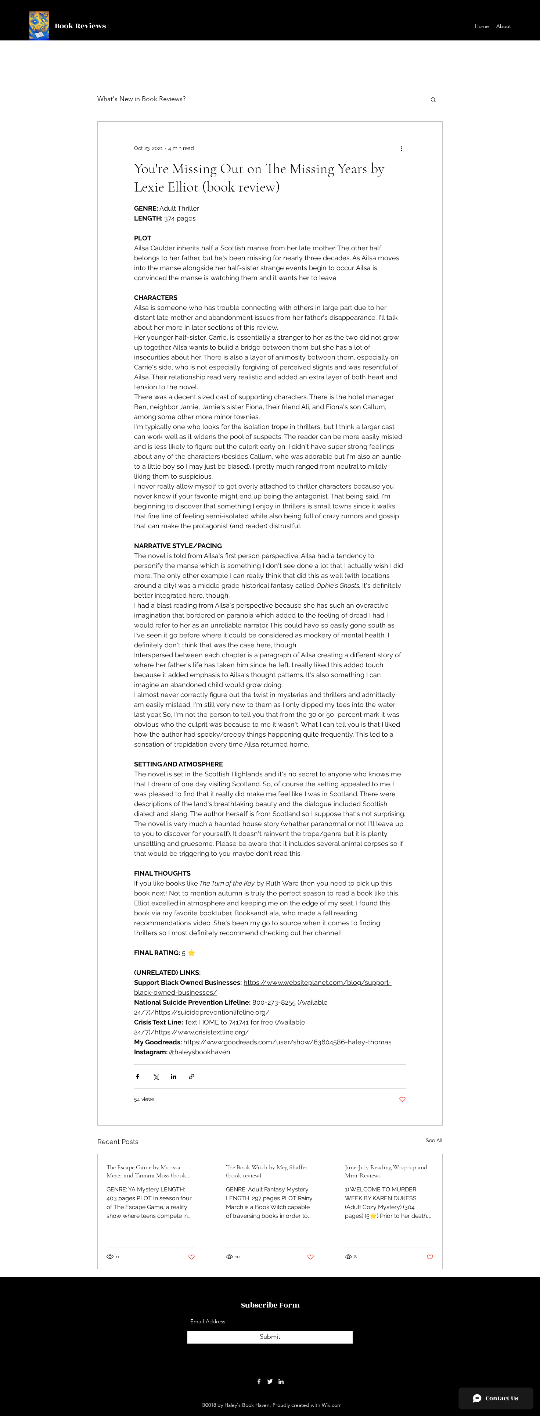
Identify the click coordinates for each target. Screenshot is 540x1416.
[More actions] (401, 148)
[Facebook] (259, 1381)
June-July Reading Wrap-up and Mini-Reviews (386, 1171)
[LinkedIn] (281, 1381)
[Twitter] (270, 1381)
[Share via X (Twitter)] (155, 1076)
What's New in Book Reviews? (141, 99)
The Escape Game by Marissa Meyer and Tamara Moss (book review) (146, 1171)
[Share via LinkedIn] (173, 1076)
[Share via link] (191, 1076)
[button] (433, 99)
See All (434, 1140)
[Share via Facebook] (137, 1076)
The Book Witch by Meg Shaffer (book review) (266, 1171)
